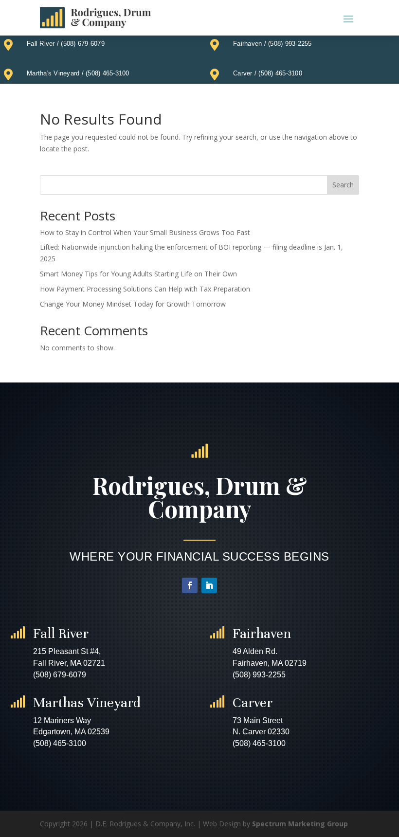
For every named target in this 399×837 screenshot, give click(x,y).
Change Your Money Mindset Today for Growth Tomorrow (133, 304)
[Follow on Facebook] (190, 585)
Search (343, 184)
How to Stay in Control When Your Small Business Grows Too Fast (145, 232)
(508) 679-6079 (83, 43)
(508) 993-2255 (290, 43)
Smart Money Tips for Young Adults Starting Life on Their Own (138, 273)
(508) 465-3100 (107, 73)
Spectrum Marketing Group (300, 823)
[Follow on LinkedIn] (209, 585)
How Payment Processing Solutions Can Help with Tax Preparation (145, 288)
